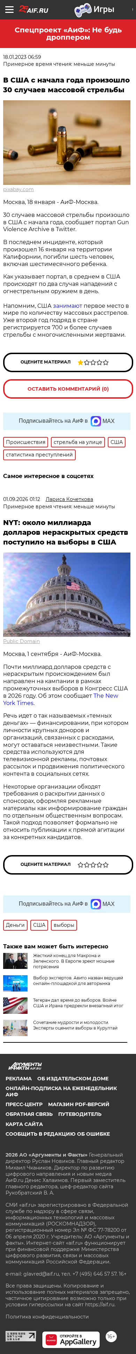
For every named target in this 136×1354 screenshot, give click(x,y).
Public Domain (21, 641)
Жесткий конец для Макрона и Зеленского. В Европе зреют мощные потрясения (73, 961)
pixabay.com (18, 189)
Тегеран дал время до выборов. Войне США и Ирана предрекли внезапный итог (78, 1002)
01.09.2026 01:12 (21, 499)
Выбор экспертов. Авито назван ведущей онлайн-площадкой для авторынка (78, 980)
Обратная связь (29, 1114)
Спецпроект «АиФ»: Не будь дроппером (68, 33)
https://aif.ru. (100, 1304)
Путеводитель (79, 1114)
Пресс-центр (24, 1104)
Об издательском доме (72, 1078)
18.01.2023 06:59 (22, 57)
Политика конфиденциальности (47, 1317)
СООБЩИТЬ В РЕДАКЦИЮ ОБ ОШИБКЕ (58, 1134)
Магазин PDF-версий (78, 1104)
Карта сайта (24, 1124)
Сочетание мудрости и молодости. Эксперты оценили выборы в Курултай (75, 1025)
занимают (67, 306)
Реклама (19, 1078)
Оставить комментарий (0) (68, 389)
